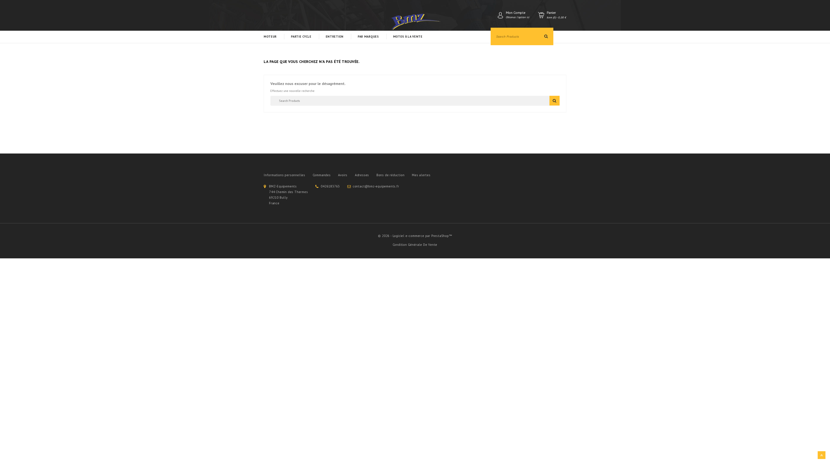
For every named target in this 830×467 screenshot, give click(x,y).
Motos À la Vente (408, 36)
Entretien (334, 36)
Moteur (270, 36)
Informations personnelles (284, 175)
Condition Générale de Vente (415, 245)
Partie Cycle (301, 36)
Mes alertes (421, 175)
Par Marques (368, 36)
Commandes (322, 175)
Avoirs (342, 175)
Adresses (362, 175)
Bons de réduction (391, 175)
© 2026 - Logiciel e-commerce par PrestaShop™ (415, 236)
